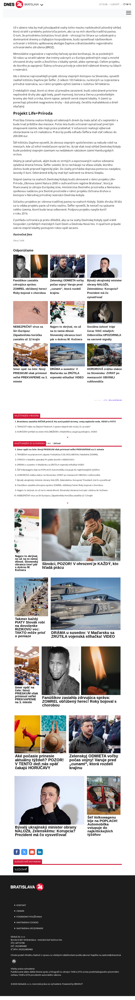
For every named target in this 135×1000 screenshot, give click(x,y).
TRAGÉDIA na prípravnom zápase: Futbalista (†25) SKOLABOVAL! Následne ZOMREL (57, 454)
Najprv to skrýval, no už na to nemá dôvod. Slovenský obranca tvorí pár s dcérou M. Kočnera (62, 490)
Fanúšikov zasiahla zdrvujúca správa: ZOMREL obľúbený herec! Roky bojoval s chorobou (60, 485)
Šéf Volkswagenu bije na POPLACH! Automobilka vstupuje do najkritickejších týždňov (58, 469)
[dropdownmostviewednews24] (67, 503)
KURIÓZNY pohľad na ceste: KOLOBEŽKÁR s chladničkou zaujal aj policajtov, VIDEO (57, 431)
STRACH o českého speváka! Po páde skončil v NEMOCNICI (45, 459)
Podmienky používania (29, 916)
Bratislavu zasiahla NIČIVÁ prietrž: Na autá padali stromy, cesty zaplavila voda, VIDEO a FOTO (66, 421)
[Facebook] (16, 852)
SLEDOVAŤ (20, 869)
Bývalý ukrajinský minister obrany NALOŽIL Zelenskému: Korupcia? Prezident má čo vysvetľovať (64, 480)
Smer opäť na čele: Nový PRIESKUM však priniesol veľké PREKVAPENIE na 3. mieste (60, 449)
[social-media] (13, 961)
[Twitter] (24, 852)
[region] (41, 5)
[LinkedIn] (39, 852)
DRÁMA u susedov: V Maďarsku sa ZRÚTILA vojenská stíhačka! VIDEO (50, 464)
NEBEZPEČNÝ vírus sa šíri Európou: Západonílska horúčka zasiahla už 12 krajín (55, 495)
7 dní (48, 443)
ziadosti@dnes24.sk (111, 955)
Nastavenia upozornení (29, 928)
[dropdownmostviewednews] (67, 437)
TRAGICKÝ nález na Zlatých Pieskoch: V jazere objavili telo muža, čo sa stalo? (54, 426)
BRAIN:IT (78, 983)
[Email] (32, 852)
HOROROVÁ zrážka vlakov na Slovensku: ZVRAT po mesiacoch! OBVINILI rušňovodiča (58, 475)
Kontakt (21, 905)
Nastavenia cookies (27, 922)
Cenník (20, 910)
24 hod (57, 443)
